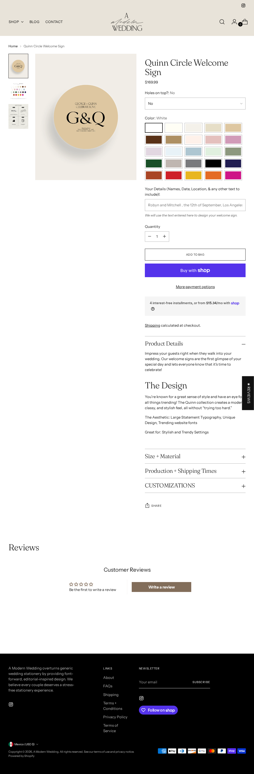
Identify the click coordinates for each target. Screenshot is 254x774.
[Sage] (233, 152)
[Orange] (213, 175)
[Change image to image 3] (18, 116)
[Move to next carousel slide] (241, 636)
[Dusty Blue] (193, 152)
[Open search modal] (222, 22)
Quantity (152, 226)
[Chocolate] (154, 140)
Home (13, 46)
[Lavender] (154, 152)
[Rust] (154, 175)
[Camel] (174, 140)
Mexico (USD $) (24, 744)
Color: (156, 118)
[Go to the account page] (232, 22)
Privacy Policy (115, 717)
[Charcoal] (193, 163)
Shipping (152, 325)
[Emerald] (154, 163)
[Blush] (193, 140)
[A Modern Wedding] (127, 22)
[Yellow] (193, 175)
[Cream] (174, 128)
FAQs (107, 686)
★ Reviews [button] (249, 393)
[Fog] (174, 163)
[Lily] (233, 140)
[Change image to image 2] (18, 91)
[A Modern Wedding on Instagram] (243, 5)
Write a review (161, 587)
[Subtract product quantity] (164, 236)
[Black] (213, 163)
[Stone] (233, 128)
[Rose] (213, 140)
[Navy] (233, 163)
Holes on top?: (160, 93)
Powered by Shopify (21, 756)
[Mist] (213, 128)
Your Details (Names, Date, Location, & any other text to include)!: (192, 192)
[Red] (174, 175)
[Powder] (174, 152)
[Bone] (193, 128)
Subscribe (201, 682)
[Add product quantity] (149, 236)
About (108, 677)
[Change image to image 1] (18, 66)
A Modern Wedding (46, 751)
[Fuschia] (233, 175)
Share (156, 505)
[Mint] (213, 152)
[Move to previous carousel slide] (230, 637)
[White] (154, 128)
